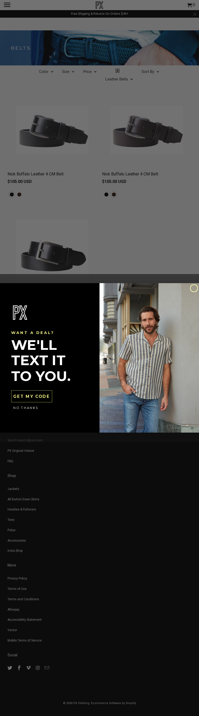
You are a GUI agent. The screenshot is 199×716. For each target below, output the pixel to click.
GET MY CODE (31, 396)
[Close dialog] (193, 288)
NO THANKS (26, 408)
